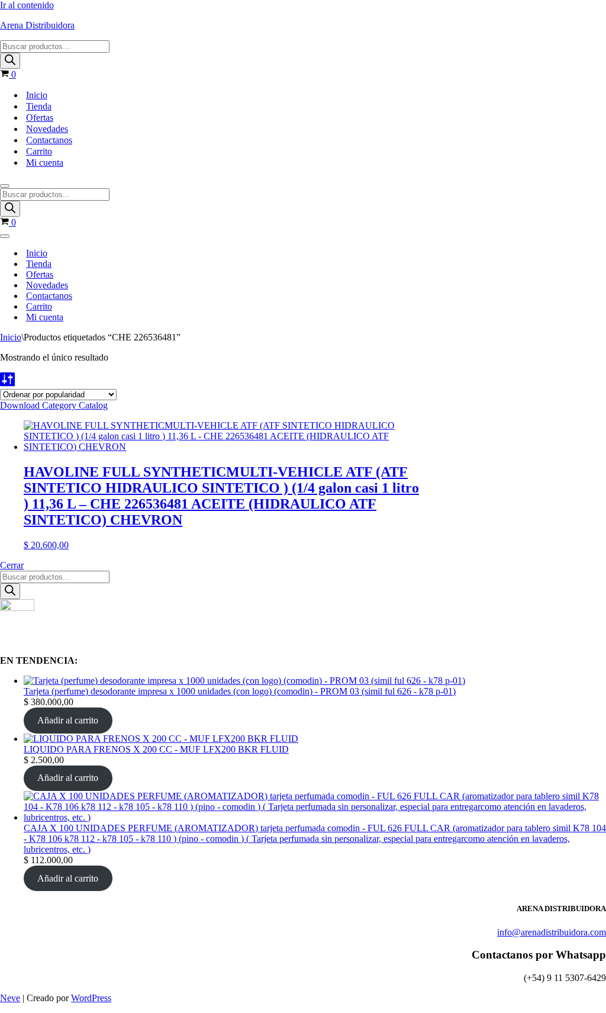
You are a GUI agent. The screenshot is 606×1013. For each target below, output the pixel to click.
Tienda (38, 106)
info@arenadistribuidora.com (551, 932)
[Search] (10, 61)
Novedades (47, 129)
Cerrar (12, 565)
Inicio (36, 95)
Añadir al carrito (67, 720)
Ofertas (39, 117)
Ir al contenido (27, 5)
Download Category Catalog (54, 405)
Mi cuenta (44, 162)
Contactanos (49, 140)
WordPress (91, 998)
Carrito (39, 151)
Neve (10, 998)
